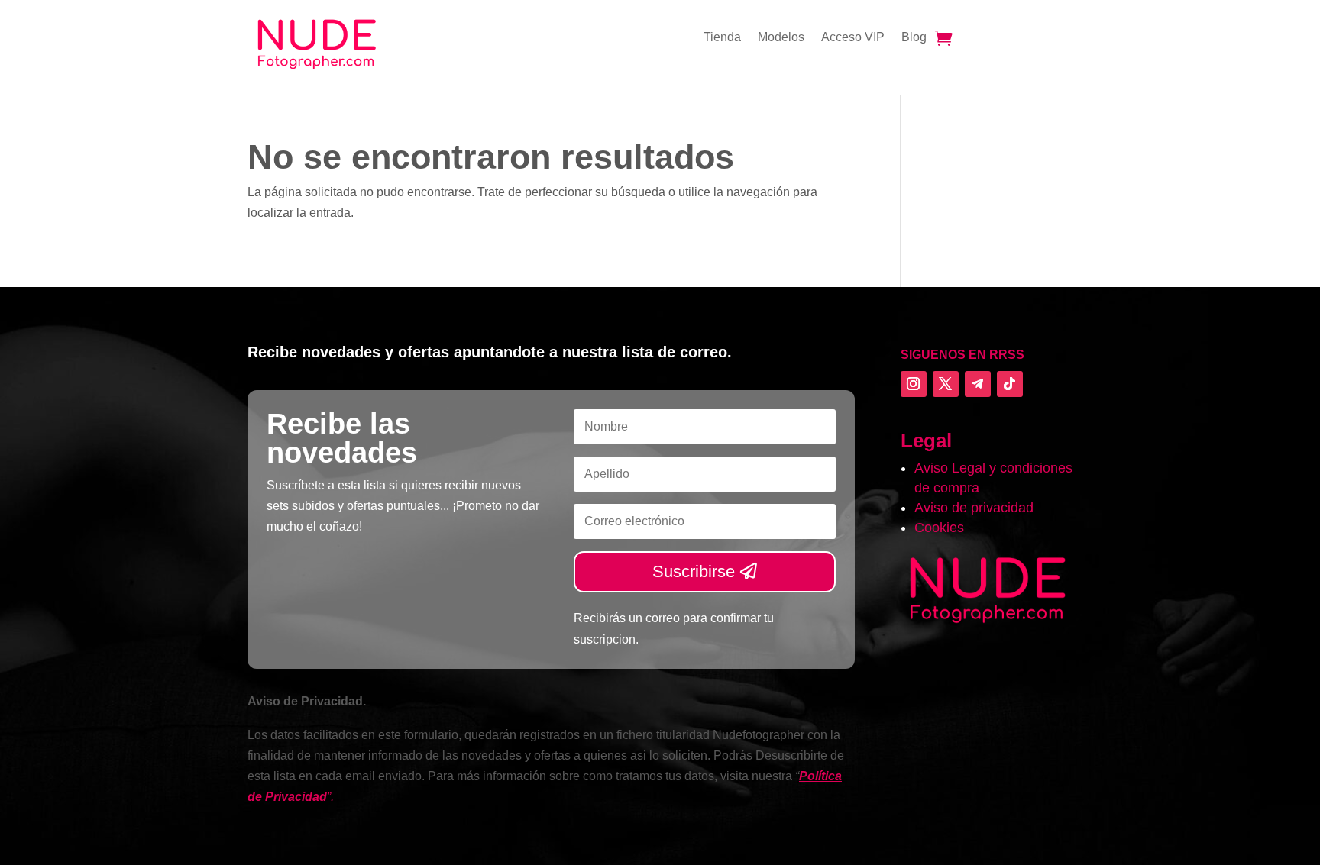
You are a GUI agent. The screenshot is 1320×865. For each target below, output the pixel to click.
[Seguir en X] (946, 384)
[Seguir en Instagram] (914, 384)
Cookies (939, 527)
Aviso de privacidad (974, 507)
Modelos (781, 38)
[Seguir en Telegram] (978, 384)
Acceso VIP (853, 38)
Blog (914, 38)
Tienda (722, 38)
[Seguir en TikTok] (1010, 384)
